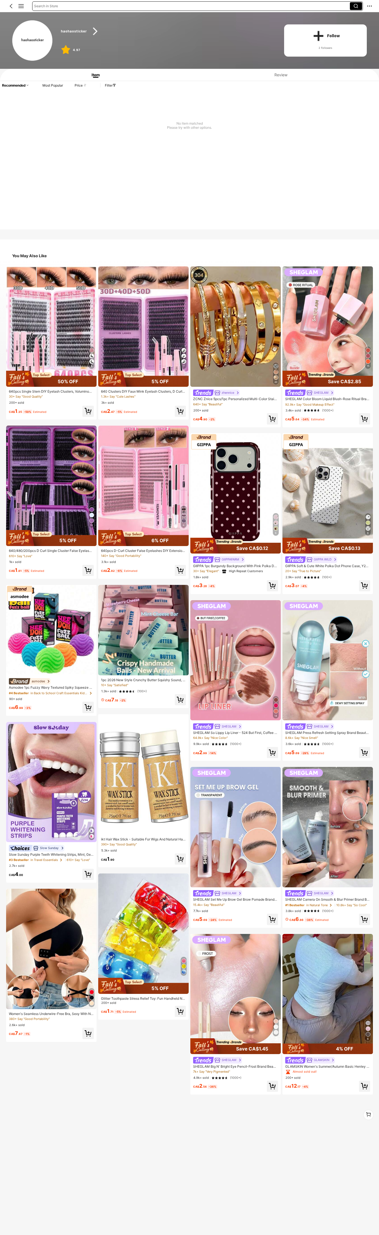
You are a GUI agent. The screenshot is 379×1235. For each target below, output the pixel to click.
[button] (11, 6)
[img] (51, 379)
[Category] (21, 6)
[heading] (166, 31)
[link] (32, 41)
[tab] (93, 75)
